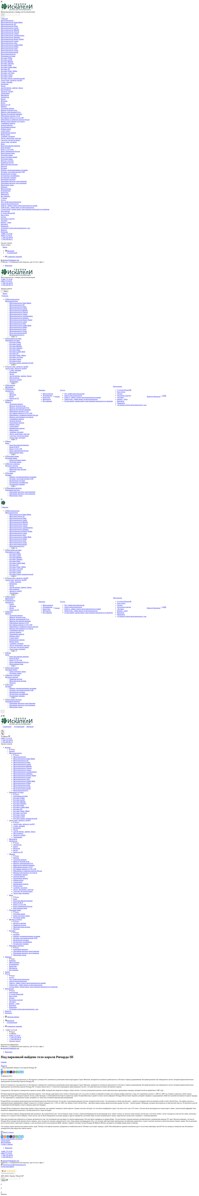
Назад (13, 749)
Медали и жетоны (19, 923)
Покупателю (13, 992)
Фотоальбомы (6, 1142)
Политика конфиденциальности (14, 1165)
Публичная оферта (7, 1166)
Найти (3, 1180)
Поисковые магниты (20, 949)
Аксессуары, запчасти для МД (24, 824)
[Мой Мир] (8, 1072)
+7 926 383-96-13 (7, 239)
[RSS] (1, 1074)
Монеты (16, 858)
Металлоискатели (19, 757)
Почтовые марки (19, 914)
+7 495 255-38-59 (7, 237)
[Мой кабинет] (2, 714)
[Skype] (19, 1072)
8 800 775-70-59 (6, 234)
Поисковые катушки (20, 796)
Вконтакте (8, 265)
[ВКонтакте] (2, 1072)
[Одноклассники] (5, 1072)
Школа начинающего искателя (11, 1139)
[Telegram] (22, 1072)
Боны (15, 899)
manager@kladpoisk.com (10, 260)
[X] (11, 1072)
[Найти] (2, 16)
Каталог (12, 751)
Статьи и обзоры (7, 1144)
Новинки (12, 960)
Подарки (16, 934)
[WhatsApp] (16, 1072)
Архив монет (5, 1140)
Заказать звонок (14, 1041)
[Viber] (13, 1072)
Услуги (11, 977)
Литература (17, 845)
